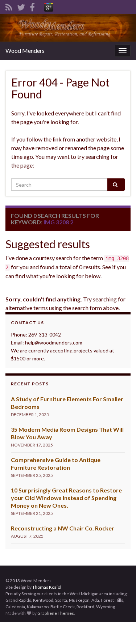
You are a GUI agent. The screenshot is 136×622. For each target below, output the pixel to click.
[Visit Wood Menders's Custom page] (48, 6)
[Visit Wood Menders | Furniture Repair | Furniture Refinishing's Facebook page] (32, 6)
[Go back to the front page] (68, 28)
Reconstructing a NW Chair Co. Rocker (62, 528)
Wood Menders (25, 50)
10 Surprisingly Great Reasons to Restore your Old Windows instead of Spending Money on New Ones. (66, 498)
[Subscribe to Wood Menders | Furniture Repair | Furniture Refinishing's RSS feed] (8, 6)
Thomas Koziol (46, 587)
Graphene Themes (55, 613)
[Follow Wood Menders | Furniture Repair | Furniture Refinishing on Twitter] (21, 6)
